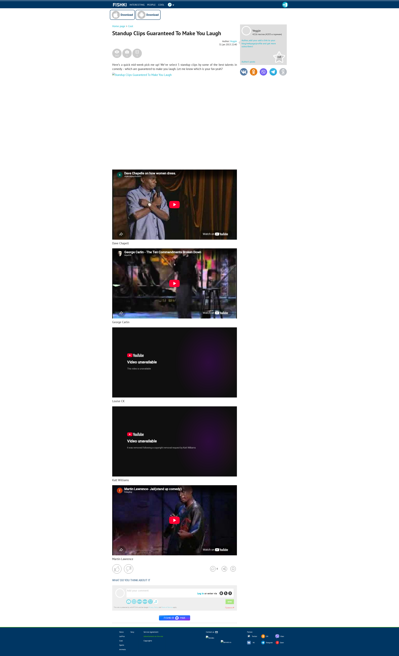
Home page (118, 26)
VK (254, 643)
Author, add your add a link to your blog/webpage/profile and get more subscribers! (259, 43)
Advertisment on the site (153, 636)
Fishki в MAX (174, 618)
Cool (161, 4)
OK (267, 636)
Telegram (269, 643)
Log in (200, 593)
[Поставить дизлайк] (128, 569)
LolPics (122, 636)
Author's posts (248, 61)
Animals (122, 649)
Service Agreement (151, 632)
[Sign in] (285, 5)
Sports (121, 645)
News (121, 632)
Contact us (210, 632)
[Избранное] (233, 569)
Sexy (132, 632)
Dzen (282, 643)
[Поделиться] (224, 569)
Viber (282, 636)
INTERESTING (137, 4)
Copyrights (148, 640)
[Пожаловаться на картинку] (149, 160)
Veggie (256, 30)
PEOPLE (151, 4)
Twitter (254, 636)
